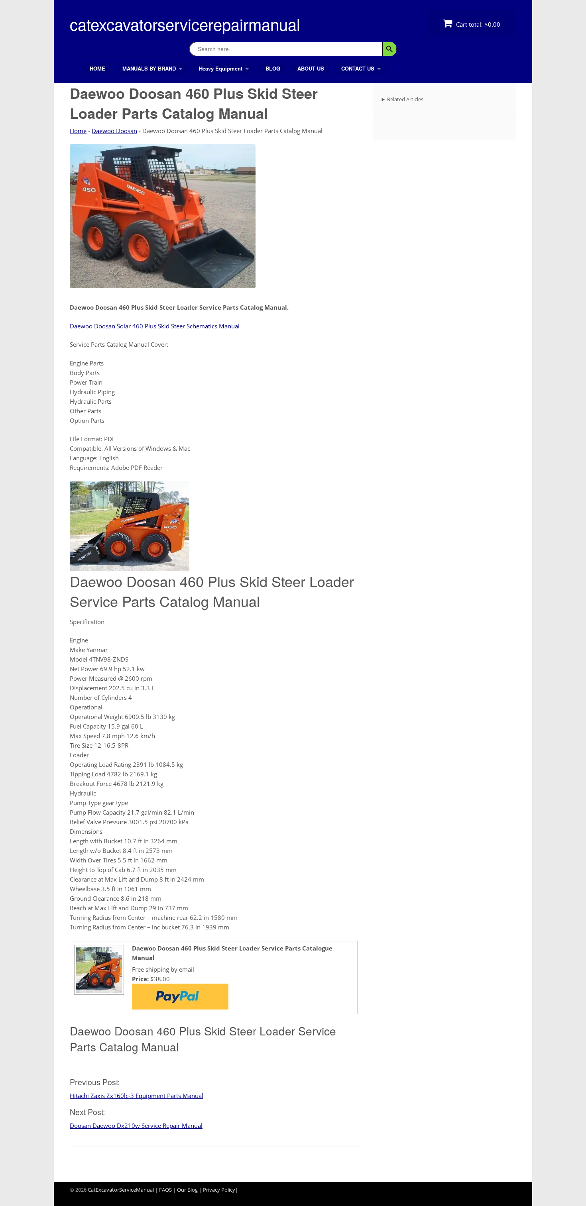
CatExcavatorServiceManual (121, 1189)
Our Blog (187, 1189)
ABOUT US (310, 68)
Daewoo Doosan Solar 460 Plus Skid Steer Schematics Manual (155, 326)
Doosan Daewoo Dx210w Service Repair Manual (136, 1125)
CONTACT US (357, 68)
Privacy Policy (219, 1189)
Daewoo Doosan (114, 131)
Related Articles (405, 99)
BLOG (272, 68)
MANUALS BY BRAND (149, 68)
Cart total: (477, 24)
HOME (97, 68)
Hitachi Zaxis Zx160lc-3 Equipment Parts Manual (136, 1096)
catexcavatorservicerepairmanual (185, 23)
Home (78, 131)
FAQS (165, 1189)
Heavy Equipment (220, 68)
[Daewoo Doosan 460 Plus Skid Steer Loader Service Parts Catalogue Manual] (98, 992)
